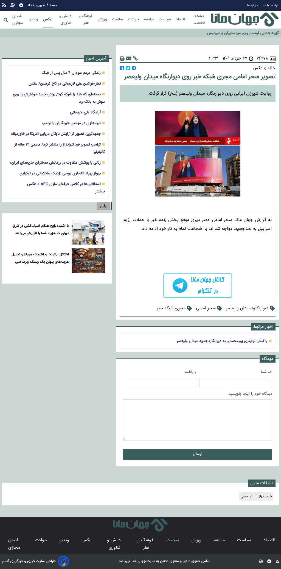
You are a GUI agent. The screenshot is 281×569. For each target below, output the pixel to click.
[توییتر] (128, 68)
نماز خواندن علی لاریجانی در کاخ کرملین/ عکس (65, 83)
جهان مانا (138, 561)
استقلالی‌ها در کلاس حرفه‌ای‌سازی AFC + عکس (64, 184)
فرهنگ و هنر (86, 19)
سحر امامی (206, 308)
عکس (48, 19)
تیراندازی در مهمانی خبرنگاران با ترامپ (71, 123)
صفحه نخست (199, 19)
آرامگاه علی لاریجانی (85, 112)
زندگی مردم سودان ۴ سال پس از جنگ (71, 73)
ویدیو (34, 19)
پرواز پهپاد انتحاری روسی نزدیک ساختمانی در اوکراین (60, 173)
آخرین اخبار (96, 58)
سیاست (165, 19)
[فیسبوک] (122, 68)
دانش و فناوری (65, 19)
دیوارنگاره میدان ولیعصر (247, 308)
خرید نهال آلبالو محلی (256, 497)
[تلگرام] (21, 5)
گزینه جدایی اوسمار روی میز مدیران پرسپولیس (243, 31)
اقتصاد (182, 19)
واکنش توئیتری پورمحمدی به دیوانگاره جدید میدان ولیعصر (222, 341)
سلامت (118, 19)
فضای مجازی (17, 19)
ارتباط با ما (271, 6)
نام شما (266, 372)
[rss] (4, 5)
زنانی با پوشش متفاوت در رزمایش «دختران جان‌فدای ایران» (55, 162)
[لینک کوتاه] (135, 58)
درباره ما (253, 6)
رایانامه (190, 372)
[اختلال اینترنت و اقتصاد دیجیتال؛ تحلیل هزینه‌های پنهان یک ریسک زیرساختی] (88, 260)
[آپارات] (12, 5)
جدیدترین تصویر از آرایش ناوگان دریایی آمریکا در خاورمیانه (56, 134)
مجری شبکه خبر (171, 308)
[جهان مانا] (244, 19)
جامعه (149, 19)
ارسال (197, 454)
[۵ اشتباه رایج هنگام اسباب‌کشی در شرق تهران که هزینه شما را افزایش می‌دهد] (88, 232)
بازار (103, 206)
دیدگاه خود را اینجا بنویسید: (249, 394)
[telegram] (197, 285)
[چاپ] (122, 58)
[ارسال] (128, 58)
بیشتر (100, 191)
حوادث (134, 19)
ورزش (103, 19)
